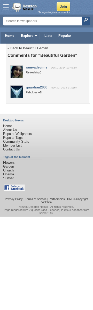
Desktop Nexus (38, 206)
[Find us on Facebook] (14, 190)
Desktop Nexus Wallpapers (25, 7)
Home (9, 36)
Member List (12, 145)
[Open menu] (6, 7)
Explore (27, 36)
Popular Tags (13, 138)
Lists (48, 36)
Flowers (9, 162)
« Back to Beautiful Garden (27, 48)
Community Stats (16, 141)
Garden (8, 166)
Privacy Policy (14, 199)
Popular (64, 36)
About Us (10, 130)
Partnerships (57, 199)
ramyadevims (36, 67)
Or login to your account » (54, 12)
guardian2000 (36, 87)
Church (8, 170)
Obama (8, 174)
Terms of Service (36, 199)
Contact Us (11, 149)
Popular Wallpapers (17, 134)
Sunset (8, 178)
